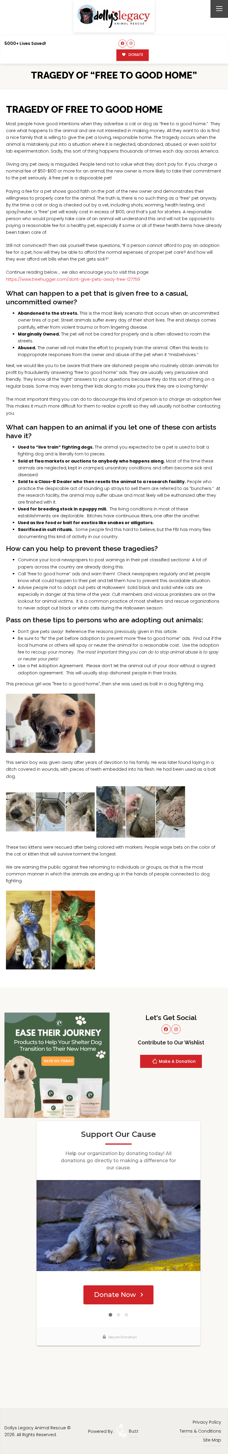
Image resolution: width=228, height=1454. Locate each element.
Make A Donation (177, 1061)
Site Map (212, 1440)
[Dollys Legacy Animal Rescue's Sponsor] (57, 1065)
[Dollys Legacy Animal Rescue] (114, 16)
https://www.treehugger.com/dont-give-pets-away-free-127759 (73, 279)
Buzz (133, 1431)
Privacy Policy (207, 1422)
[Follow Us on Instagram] (131, 44)
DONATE (135, 54)
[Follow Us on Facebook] (122, 44)
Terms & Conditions (200, 1431)
